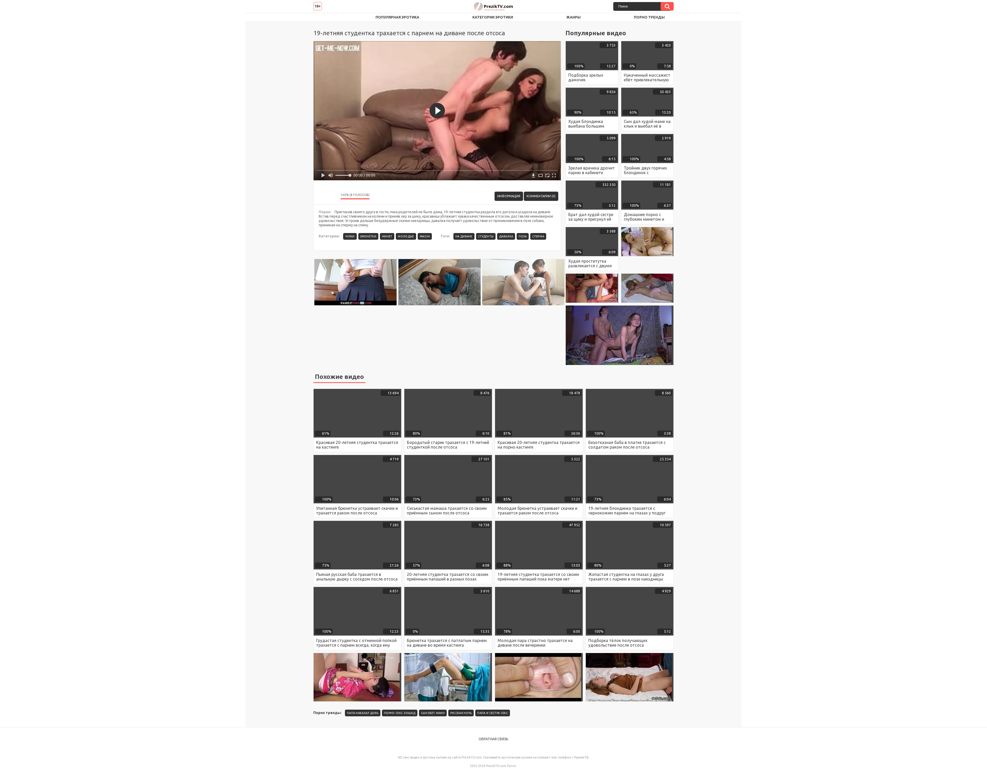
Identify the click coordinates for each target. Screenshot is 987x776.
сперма (538, 236)
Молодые (406, 236)
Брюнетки (368, 236)
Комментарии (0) (541, 196)
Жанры (573, 17)
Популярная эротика (397, 17)
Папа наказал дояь (362, 713)
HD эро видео (322, 17)
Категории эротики (492, 17)
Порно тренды (649, 17)
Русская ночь (461, 713)
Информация (508, 196)
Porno (511, 766)
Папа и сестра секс (492, 713)
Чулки (350, 236)
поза (523, 236)
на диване (463, 236)
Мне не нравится (333, 196)
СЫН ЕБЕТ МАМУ (433, 713)
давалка (506, 236)
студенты (486, 236)
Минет (387, 236)
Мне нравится (321, 196)
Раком (425, 236)
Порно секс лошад (399, 713)
